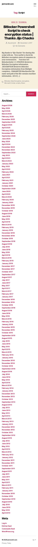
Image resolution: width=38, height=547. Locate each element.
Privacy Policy (6, 543)
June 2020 (6, 191)
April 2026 (6, 111)
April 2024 (6, 144)
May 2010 (6, 510)
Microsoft (7, 83)
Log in (4, 523)
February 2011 (7, 488)
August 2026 (7, 105)
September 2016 (8, 308)
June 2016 (6, 313)
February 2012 (7, 455)
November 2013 (8, 396)
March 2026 (7, 114)
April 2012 (6, 449)
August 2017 (7, 277)
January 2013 (7, 424)
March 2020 (7, 197)
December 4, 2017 (26, 43)
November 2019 (8, 208)
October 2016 (7, 305)
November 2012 (8, 430)
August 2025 (7, 125)
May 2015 (6, 347)
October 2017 (7, 272)
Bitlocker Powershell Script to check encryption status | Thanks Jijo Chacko (19, 32)
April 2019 (6, 222)
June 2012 (6, 444)
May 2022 (6, 166)
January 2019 (7, 230)
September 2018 (8, 241)
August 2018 (7, 244)
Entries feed (7, 526)
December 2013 (8, 394)
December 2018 (8, 233)
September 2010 (8, 499)
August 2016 (7, 311)
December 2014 (8, 360)
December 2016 (8, 299)
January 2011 (7, 491)
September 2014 (8, 369)
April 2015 (6, 349)
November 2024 (8, 133)
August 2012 (7, 438)
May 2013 (6, 413)
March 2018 (6, 258)
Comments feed (8, 529)
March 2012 (6, 452)
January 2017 (7, 297)
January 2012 (7, 457)
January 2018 (7, 263)
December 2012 (8, 427)
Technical (23, 22)
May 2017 (6, 286)
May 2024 (6, 141)
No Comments (20, 46)
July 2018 (6, 247)
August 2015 (7, 338)
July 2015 (6, 341)
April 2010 (6, 513)
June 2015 (6, 344)
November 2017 (8, 269)
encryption (25, 81)
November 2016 (8, 302)
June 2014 (6, 377)
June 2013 (6, 410)
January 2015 (7, 358)
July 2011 (5, 474)
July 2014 (6, 374)
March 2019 (6, 225)
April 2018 (6, 255)
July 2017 (6, 280)
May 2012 (6, 446)
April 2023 (6, 158)
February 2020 (8, 200)
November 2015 (8, 330)
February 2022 (8, 172)
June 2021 (6, 175)
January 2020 (7, 202)
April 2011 (6, 482)
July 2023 (6, 155)
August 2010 (7, 502)
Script (13, 83)
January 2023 (7, 164)
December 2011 (8, 460)
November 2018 (8, 236)
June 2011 (6, 477)
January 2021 (7, 183)
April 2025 (6, 128)
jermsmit (13, 43)
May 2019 (6, 219)
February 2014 (7, 388)
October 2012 (7, 432)
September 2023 (8, 153)
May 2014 (6, 380)
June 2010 (6, 507)
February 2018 (7, 261)
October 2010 (7, 496)
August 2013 (7, 405)
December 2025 (8, 119)
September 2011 (8, 468)
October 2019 (7, 211)
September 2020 (8, 189)
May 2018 (6, 252)
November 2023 (8, 150)
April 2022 (6, 169)
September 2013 (8, 402)
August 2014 (7, 371)
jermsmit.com (8, 4)
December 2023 (8, 147)
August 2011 (7, 471)
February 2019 (7, 227)
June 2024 (6, 139)
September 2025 (8, 122)
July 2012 (6, 441)
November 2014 (8, 363)
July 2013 (6, 408)
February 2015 (7, 355)
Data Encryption (16, 81)
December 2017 (8, 266)
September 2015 (8, 335)
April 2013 (6, 416)
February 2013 (7, 421)
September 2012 (8, 435)
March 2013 (6, 419)
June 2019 (6, 216)
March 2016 (6, 319)
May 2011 (5, 480)
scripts (18, 83)
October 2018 (7, 238)
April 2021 (6, 177)
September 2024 (8, 136)
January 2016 (7, 324)
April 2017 (6, 288)
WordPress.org (8, 531)
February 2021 (7, 180)
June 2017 (6, 283)
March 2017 (6, 291)
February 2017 (7, 294)
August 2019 (7, 214)
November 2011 (8, 463)
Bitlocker (7, 81)
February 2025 (8, 130)
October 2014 (7, 366)
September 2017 (8, 274)
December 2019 (8, 205)
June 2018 (6, 250)
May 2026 (6, 108)
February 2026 (8, 117)
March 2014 (6, 385)
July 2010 (6, 505)
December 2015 (8, 327)
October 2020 (7, 186)
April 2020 (6, 194)
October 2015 (7, 333)
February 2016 (7, 322)
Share (23, 83)
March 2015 (6, 352)
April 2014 (6, 383)
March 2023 (7, 161)
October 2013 (7, 399)
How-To (14, 22)
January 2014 (7, 391)
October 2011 (7, 466)
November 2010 (8, 493)
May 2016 (6, 316)
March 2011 (6, 485)
